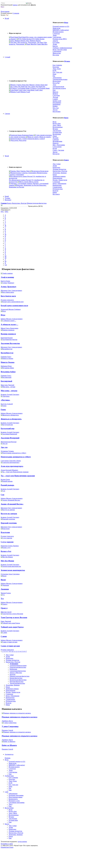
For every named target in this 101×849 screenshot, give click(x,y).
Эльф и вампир (7, 277)
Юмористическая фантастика (37, 203)
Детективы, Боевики (60, 173)
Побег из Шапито (9, 745)
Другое (55, 110)
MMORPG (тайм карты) (61, 30)
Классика (56, 67)
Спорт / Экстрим (58, 150)
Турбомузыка (9, 776)
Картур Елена (5, 281)
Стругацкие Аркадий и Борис (11, 460)
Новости (55, 143)
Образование (13, 793)
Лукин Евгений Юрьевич (9, 470)
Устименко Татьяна (7, 451)
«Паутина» (5, 400)
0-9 (6, 265)
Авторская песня (58, 86)
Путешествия (57, 132)
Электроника (57, 77)
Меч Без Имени (7, 561)
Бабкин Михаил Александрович (11, 319)
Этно (54, 85)
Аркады (55, 41)
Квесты (55, 46)
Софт (6, 792)
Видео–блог (57, 123)
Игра (3, 315)
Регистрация (5, 11)
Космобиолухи (7, 353)
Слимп (4, 636)
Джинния (5, 589)
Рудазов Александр (7, 300)
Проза (55, 174)
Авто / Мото (57, 125)
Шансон (55, 92)
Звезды (55, 152)
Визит (3, 580)
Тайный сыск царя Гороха (12, 627)
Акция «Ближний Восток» (12, 504)
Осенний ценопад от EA (61, 26)
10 (12, 651)
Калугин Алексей (7, 404)
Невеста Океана (7, 362)
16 (24, 651)
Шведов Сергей (6, 612)
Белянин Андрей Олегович (10, 394)
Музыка (67, 61)
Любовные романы (59, 176)
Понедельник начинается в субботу (16, 457)
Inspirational (56, 104)
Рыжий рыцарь (7, 485)
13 (18, 651)
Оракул (4, 608)
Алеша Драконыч (8, 287)
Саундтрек (56, 95)
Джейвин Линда (7, 721)
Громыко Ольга (6, 356)
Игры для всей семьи (60, 49)
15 (22, 651)
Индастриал (57, 81)
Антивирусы (9, 754)
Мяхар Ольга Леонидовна (9, 328)
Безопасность (13, 799)
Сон (2, 495)
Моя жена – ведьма (9, 391)
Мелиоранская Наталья (8, 442)
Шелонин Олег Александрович (11, 290)
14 (20, 651)
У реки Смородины (10, 726)
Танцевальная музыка (60, 79)
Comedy (55, 99)
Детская (55, 97)
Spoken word (57, 101)
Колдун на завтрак (9, 514)
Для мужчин (57, 130)
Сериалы (56, 139)
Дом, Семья (56, 164)
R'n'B (54, 70)
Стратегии (56, 33)
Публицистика (58, 189)
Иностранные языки (15, 797)
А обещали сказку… (9, 324)
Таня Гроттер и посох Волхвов (14, 617)
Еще (10, 774)
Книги (66, 160)
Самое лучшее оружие (10, 646)
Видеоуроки (57, 134)
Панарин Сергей (7, 730)
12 (16, 651)
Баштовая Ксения (7, 338)
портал (15, 5)
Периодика (56, 167)
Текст (10, 804)
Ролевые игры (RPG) (60, 39)
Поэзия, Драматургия (60, 180)
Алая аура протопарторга (12, 466)
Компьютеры (57, 185)
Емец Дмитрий (6, 621)
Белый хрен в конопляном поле (14, 305)
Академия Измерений (10, 438)
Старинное (56, 182)
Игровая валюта (58, 32)
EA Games (56, 42)
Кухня (55, 148)
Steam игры (56, 28)
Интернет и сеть (14, 801)
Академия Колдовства (10, 343)
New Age (56, 108)
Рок (54, 76)
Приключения (57, 178)
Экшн (55, 35)
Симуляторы (57, 37)
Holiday (55, 106)
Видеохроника (58, 127)
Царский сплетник (9, 523)
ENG (6, 211)
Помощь (7, 758)
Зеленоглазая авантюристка (13, 570)
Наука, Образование (59, 183)
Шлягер (55, 93)
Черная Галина (6, 593)
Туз (2, 598)
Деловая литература (59, 169)
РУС (2, 211)
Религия (55, 190)
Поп (54, 90)
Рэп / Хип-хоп (57, 72)
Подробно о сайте (7, 844)
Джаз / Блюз (57, 69)
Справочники (57, 187)
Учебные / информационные (62, 48)
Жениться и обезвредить (11, 419)
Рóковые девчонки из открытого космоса (19, 717)
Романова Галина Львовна (10, 546)
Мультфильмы (57, 141)
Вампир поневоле (8, 334)
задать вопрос (22, 841)
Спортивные (57, 51)
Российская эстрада (59, 88)
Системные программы (16, 802)
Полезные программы (16, 795)
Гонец (3, 410)
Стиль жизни (57, 146)
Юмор (55, 136)
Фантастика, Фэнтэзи (60, 171)
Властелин (5, 532)
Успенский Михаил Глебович (11, 309)
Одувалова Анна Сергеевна (10, 574)
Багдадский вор (7, 428)
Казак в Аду (6, 551)
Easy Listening (57, 65)
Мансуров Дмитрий (7, 385)
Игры (66, 22)
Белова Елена (5, 479)
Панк (54, 74)
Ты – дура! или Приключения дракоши (18, 476)
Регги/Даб (56, 83)
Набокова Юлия (6, 366)
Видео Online (9, 808)
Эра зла (4, 447)
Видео (66, 118)
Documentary (57, 102)
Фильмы (55, 138)
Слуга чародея (7, 542)
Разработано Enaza (7, 847)
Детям (55, 44)
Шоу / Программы (59, 145)
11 (14, 651)
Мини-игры (57, 53)
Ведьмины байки (8, 372)
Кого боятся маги (8, 296)
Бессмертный (6, 381)
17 (26, 651)
